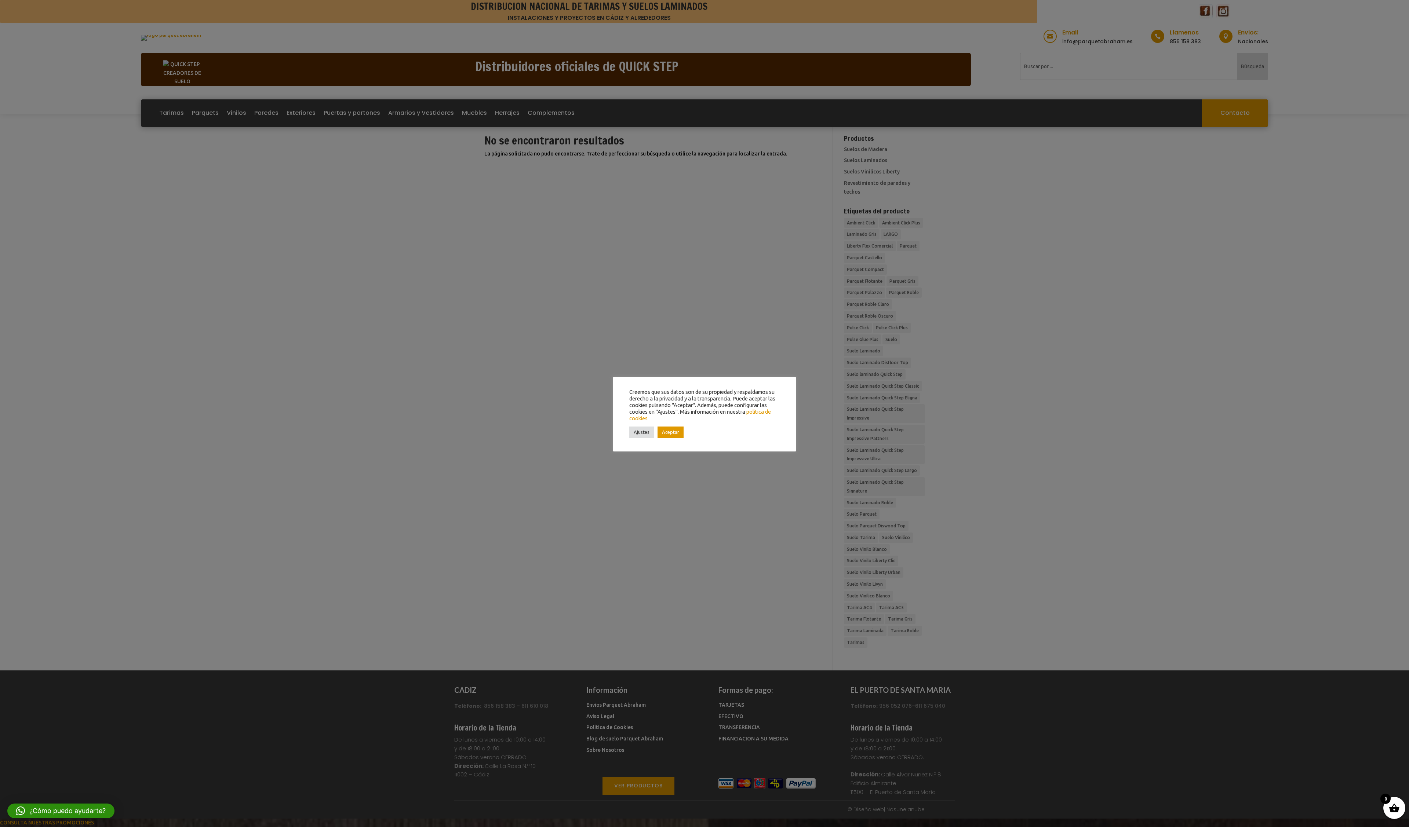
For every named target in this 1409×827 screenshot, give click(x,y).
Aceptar (670, 432)
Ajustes (641, 432)
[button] (60, 811)
